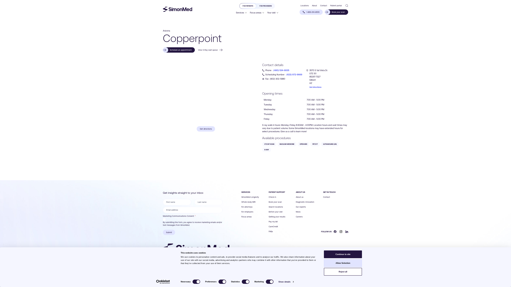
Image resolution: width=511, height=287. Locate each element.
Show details (284, 282)
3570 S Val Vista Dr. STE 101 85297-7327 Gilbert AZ (318, 76)
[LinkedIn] (346, 231)
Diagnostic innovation (305, 202)
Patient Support (277, 192)
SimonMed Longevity (250, 197)
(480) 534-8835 (281, 70)
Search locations (276, 207)
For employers (247, 212)
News (298, 212)
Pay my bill (273, 222)
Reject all (343, 272)
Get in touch (329, 192)
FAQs (271, 231)
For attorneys (246, 207)
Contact (326, 197)
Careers (299, 217)
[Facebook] (335, 231)
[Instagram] (341, 231)
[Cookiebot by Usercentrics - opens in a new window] (163, 282)
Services (245, 192)
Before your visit (276, 212)
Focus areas (246, 217)
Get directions (315, 87)
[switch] (222, 282)
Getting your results (277, 217)
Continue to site (343, 254)
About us (300, 192)
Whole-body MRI (248, 202)
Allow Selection (343, 263)
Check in (272, 197)
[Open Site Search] (346, 5)
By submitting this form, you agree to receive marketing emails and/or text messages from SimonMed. (192, 223)
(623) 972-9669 (294, 74)
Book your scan (275, 202)
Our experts (301, 207)
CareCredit (273, 226)
